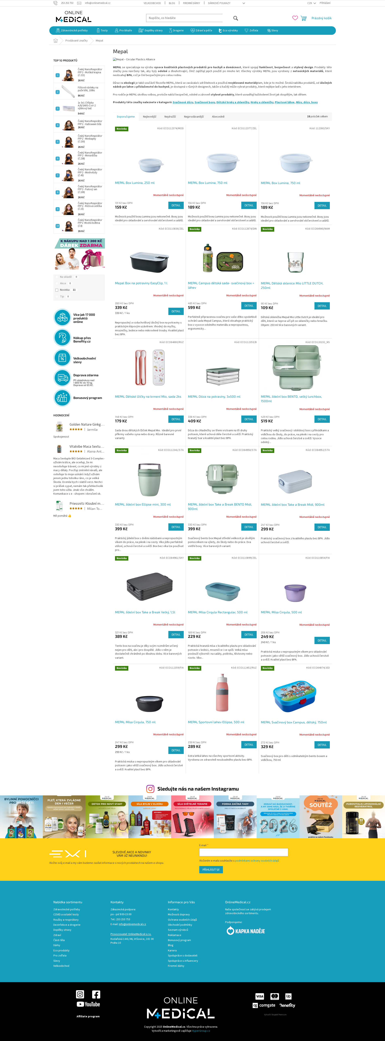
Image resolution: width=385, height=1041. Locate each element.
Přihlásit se (211, 869)
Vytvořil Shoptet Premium (275, 1014)
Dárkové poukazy (219, 3)
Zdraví (57, 935)
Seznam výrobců (178, 930)
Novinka (68, 290)
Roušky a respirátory (66, 920)
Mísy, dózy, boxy (307, 102)
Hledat (230, 18)
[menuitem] (72, 30)
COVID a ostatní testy (66, 915)
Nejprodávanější (194, 117)
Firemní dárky (191, 3)
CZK (310, 3)
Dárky (56, 945)
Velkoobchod (152, 3)
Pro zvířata (59, 956)
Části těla (59, 940)
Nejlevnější (149, 117)
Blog (172, 3)
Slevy (56, 961)
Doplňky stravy (62, 930)
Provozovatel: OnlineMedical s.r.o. (131, 934)
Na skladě (68, 277)
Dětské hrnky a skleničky (232, 102)
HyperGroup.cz (201, 1031)
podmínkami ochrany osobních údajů (257, 861)
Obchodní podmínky (180, 925)
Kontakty (173, 910)
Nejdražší (170, 117)
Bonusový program (179, 940)
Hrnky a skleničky (262, 102)
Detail (176, 205)
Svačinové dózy (183, 102)
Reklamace (174, 935)
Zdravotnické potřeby (66, 910)
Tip (64, 297)
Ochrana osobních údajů (182, 920)
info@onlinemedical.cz (132, 924)
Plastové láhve (284, 102)
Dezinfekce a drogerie (66, 925)
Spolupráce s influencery (183, 961)
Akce (65, 283)
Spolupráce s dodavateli (182, 956)
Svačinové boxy (205, 102)
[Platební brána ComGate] (273, 1000)
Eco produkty (61, 951)
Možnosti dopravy (179, 915)
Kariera (172, 951)
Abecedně (218, 117)
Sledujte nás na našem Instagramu (198, 789)
